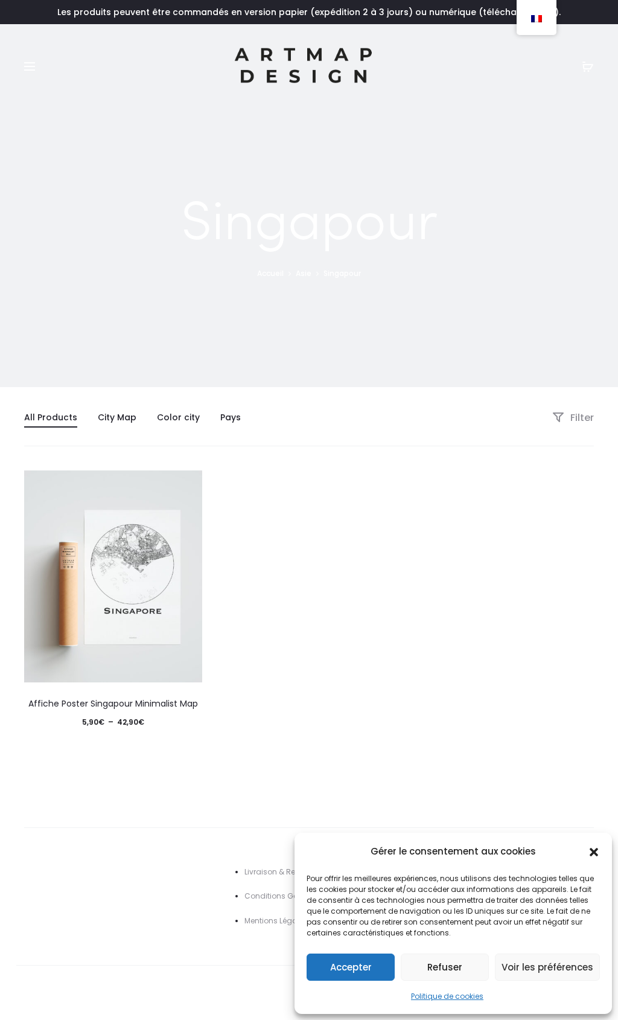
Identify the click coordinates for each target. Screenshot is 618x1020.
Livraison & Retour (277, 872)
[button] (594, 851)
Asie (303, 273)
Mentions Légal (271, 921)
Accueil (270, 273)
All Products (50, 417)
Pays (230, 417)
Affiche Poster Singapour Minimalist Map (113, 704)
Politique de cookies (447, 996)
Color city (178, 417)
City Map (117, 417)
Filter (581, 418)
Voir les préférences (547, 967)
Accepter (351, 967)
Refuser (444, 967)
